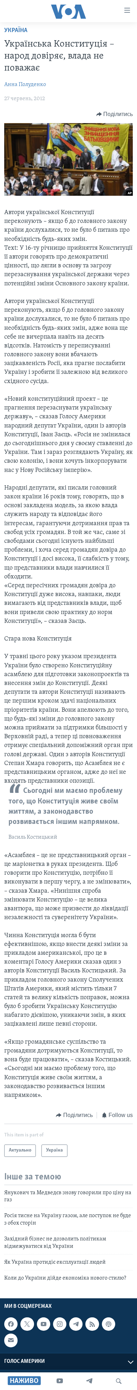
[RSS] (92, 1324)
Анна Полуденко (25, 84)
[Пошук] (118, 1381)
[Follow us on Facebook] (11, 1324)
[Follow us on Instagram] (59, 1324)
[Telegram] (89, 1381)
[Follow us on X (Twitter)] (27, 1324)
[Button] (114, 114)
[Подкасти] (108, 1324)
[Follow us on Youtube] (43, 1324)
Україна (15, 31)
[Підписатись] (11, 1340)
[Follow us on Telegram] (76, 1324)
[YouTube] (60, 1381)
